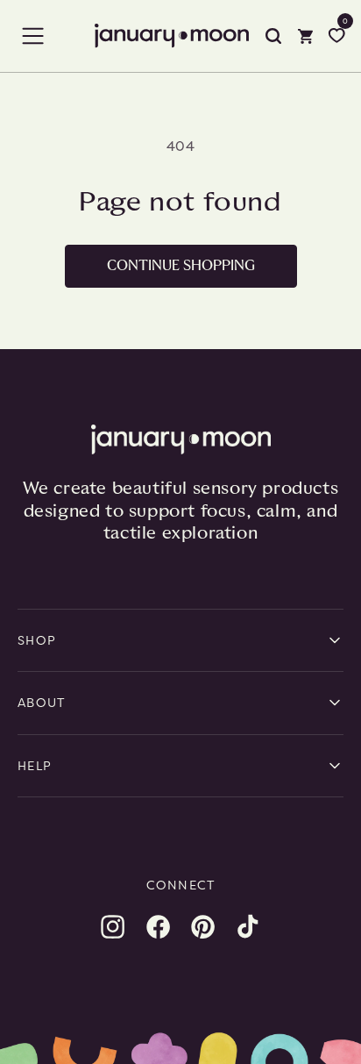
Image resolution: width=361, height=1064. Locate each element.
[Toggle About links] (334, 703)
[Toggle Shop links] (334, 640)
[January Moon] (181, 439)
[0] (336, 36)
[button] (33, 36)
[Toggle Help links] (334, 766)
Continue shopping (181, 265)
